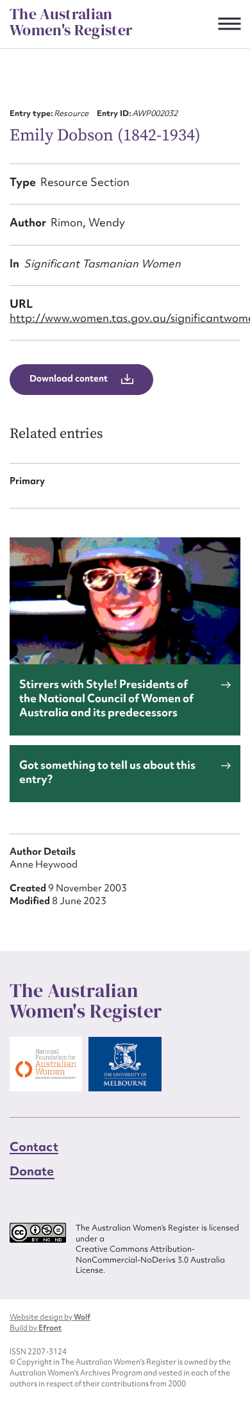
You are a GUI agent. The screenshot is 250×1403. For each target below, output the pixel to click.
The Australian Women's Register (71, 22)
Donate (32, 1171)
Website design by (50, 1317)
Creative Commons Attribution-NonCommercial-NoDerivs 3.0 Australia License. (150, 1259)
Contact (34, 1146)
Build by (36, 1328)
